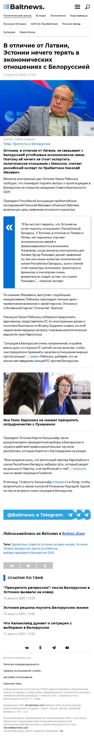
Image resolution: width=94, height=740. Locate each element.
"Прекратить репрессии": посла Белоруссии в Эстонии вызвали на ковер (46, 589)
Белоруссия (22, 549)
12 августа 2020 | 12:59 (19, 598)
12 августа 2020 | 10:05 (19, 614)
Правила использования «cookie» (22, 671)
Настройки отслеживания (17, 677)
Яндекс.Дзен (73, 534)
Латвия (8, 549)
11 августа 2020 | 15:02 (19, 634)
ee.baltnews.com (34, 705)
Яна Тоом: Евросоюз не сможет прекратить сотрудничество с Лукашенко (40, 422)
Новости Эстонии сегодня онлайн (52, 544)
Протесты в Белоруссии (31, 144)
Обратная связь (12, 683)
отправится (60, 482)
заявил (34, 356)
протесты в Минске (44, 549)
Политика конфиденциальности (21, 664)
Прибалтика (19, 544)
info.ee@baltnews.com (15, 727)
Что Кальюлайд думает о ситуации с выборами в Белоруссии (37, 625)
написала (79, 468)
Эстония (82, 544)
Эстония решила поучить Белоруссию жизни (46, 607)
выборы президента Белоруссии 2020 (28, 553)
